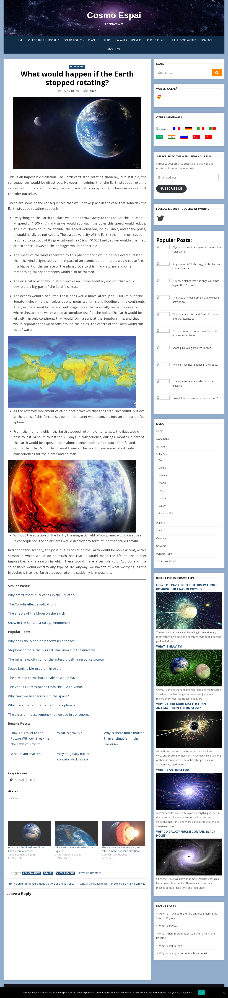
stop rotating (66, 873)
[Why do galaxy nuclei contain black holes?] (189, 874)
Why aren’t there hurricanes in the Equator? (41, 595)
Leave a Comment (89, 873)
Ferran (92, 91)
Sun (161, 460)
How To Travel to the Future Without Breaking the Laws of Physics (30, 738)
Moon (162, 483)
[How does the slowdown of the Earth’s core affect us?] (29, 833)
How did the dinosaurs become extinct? (195, 398)
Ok (201, 992)
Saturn (162, 505)
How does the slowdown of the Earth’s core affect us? (26, 849)
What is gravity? (69, 733)
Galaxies (121, 40)
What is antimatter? (26, 754)
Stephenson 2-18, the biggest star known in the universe (51, 650)
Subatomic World (184, 40)
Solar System (73, 40)
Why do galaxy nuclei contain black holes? (183, 953)
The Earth (78, 66)
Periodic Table (157, 40)
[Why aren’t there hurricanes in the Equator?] (76, 833)
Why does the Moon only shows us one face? (42, 641)
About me (114, 49)
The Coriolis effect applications (32, 604)
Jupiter (162, 498)
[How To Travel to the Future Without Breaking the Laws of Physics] (189, 628)
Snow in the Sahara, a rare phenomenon (39, 622)
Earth (49, 873)
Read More (166, 641)
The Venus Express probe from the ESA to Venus (45, 687)
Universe (137, 40)
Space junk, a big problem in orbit (34, 668)
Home (19, 40)
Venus (162, 467)
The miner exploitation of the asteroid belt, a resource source (56, 659)
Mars (162, 490)
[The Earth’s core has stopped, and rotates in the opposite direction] (123, 833)
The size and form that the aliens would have (42, 678)
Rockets (53, 40)
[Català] (159, 98)
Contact (207, 40)
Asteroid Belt (166, 513)
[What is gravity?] (189, 685)
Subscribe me (171, 188)
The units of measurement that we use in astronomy (48, 714)
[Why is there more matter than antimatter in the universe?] (189, 746)
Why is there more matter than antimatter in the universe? (124, 738)
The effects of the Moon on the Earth (36, 613)
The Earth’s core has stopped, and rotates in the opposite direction (121, 849)
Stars (107, 40)
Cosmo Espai (114, 15)
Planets (93, 40)
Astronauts (35, 40)
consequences (32, 873)
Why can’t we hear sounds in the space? (38, 696)
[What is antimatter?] (189, 808)
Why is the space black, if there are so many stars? (111, 883)
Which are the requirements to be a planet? (41, 705)
